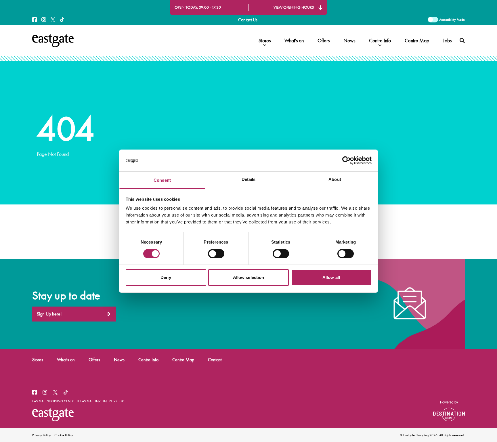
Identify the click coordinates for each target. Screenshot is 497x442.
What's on (294, 40)
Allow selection (248, 277)
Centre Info (380, 40)
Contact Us (247, 19)
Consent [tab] (162, 180)
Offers (324, 40)
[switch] (216, 253)
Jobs (447, 40)
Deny (165, 277)
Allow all (331, 277)
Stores (265, 40)
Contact (214, 359)
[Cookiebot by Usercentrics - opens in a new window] (346, 160)
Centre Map (417, 40)
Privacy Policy (41, 435)
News (349, 40)
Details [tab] (249, 179)
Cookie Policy (63, 435)
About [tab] (334, 179)
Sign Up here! (49, 314)
